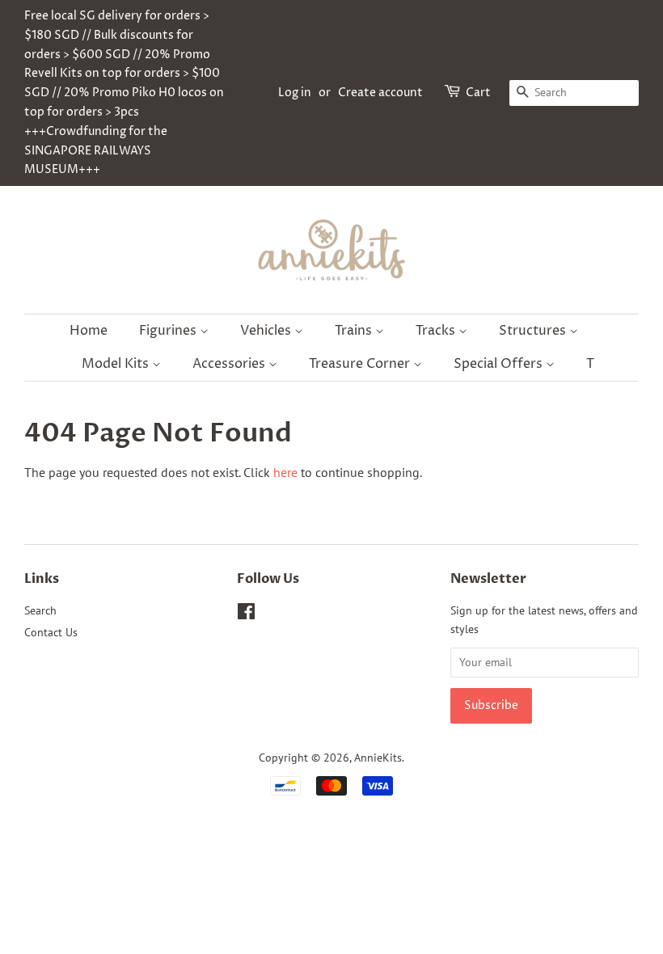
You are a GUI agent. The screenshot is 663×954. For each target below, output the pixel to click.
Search (40, 610)
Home (89, 331)
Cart (478, 92)
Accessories (230, 364)
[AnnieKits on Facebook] (246, 614)
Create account (380, 92)
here (285, 472)
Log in (294, 92)
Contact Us (51, 632)
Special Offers (500, 364)
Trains (355, 331)
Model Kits (117, 364)
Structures (534, 331)
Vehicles (267, 331)
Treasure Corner (361, 364)
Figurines (169, 331)
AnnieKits (378, 757)
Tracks (437, 331)
